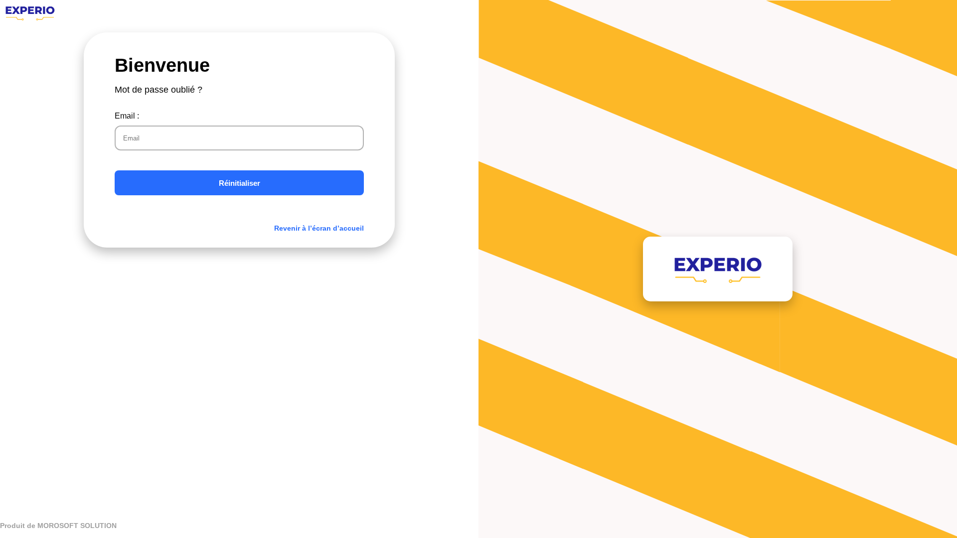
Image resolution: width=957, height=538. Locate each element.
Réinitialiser (239, 183)
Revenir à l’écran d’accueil (319, 228)
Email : (127, 116)
